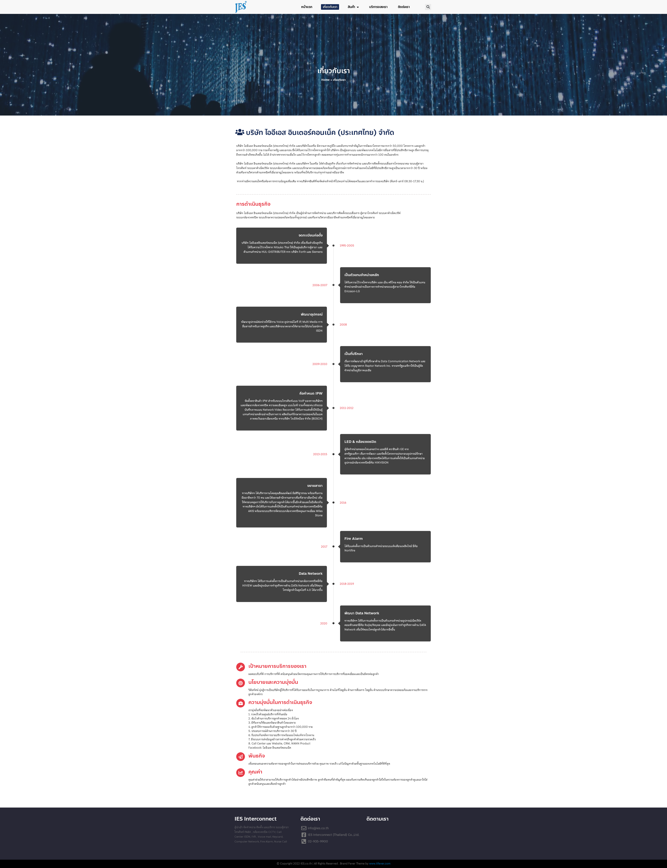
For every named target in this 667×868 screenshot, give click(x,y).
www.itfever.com (379, 863)
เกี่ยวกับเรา (330, 6)
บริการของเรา (378, 6)
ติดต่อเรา (404, 6)
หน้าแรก (306, 6)
